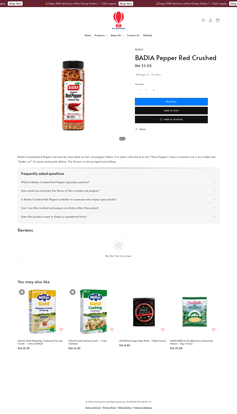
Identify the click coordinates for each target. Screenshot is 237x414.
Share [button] (143, 129)
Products (99, 35)
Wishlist (147, 35)
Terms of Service (93, 407)
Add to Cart (171, 110)
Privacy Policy (109, 407)
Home (88, 35)
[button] (203, 20)
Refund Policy (125, 407)
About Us (116, 35)
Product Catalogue (143, 407)
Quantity (139, 84)
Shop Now (11, 3)
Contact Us (133, 35)
